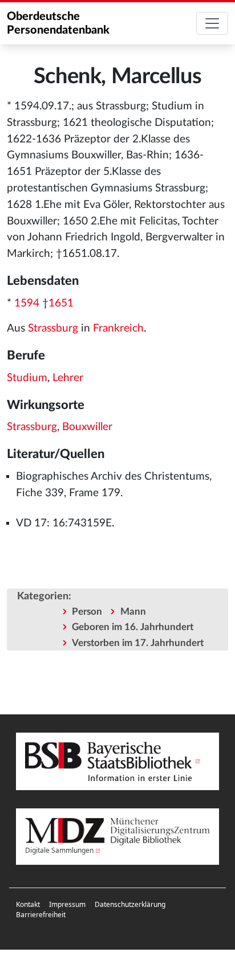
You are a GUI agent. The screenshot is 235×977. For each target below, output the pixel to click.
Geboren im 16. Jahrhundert (132, 627)
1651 (61, 303)
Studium (27, 378)
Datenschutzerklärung (130, 904)
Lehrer (67, 378)
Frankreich (118, 328)
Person (87, 611)
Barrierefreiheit (41, 914)
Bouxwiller (87, 427)
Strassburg (53, 328)
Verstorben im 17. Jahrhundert (138, 643)
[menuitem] (28, 905)
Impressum (67, 904)
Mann (133, 611)
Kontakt (28, 904)
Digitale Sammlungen (59, 850)
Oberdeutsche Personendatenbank (58, 23)
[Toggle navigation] (212, 23)
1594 (26, 303)
